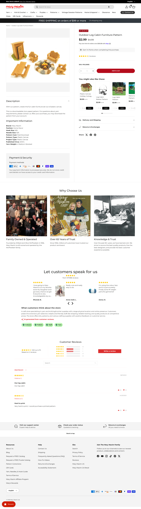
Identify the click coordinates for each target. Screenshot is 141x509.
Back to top (70, 433)
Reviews (75, 460)
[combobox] (74, 7)
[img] (70, 275)
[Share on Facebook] (91, 135)
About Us (9, 449)
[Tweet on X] (87, 135)
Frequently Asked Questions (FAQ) (51, 456)
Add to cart (116, 71)
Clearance (106, 12)
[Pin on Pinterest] (95, 135)
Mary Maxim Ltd (15, 499)
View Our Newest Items (27, 1)
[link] (86, 87)
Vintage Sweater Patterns (72, 12)
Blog (8, 452)
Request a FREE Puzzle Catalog (18, 460)
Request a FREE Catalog (15, 456)
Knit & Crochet (20, 12)
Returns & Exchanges (46, 464)
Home (8, 25)
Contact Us (42, 449)
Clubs (8, 16)
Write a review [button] (110, 351)
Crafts (32, 12)
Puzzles (43, 12)
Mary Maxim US (78, 464)
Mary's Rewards (12, 483)
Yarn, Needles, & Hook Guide (17, 472)
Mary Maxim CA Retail (80, 468)
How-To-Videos (44, 460)
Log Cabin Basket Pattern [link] (102, 98)
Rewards (39, 16)
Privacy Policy (77, 452)
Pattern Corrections (13, 464)
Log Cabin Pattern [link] (116, 98)
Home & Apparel (91, 12)
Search (75, 449)
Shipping (41, 452)
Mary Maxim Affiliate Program (17, 479)
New (114, 12)
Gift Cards (16, 16)
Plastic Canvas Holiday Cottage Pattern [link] (86, 95)
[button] (108, 7)
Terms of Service (12, 475)
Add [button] (89, 108)
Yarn (8, 12)
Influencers (27, 16)
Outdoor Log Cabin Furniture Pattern (22, 25)
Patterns (53, 12)
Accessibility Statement (47, 468)
